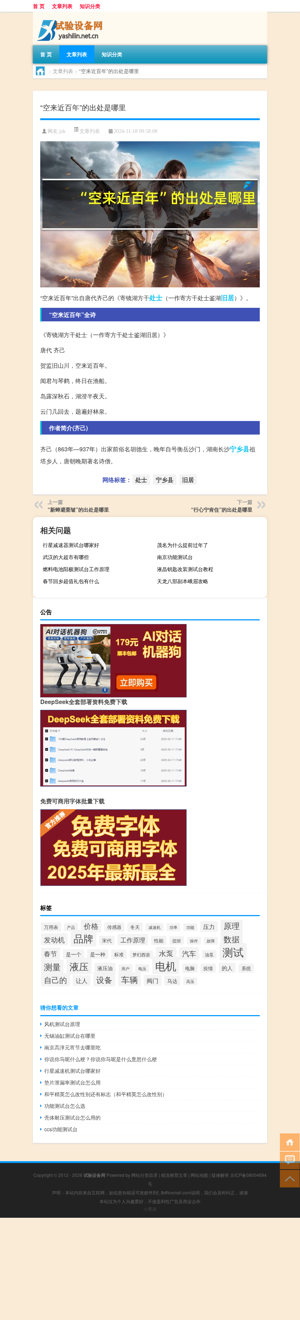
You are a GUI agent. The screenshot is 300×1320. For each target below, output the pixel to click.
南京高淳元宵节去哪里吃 (72, 1047)
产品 (71, 927)
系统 (246, 968)
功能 (190, 927)
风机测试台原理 (62, 1024)
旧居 (227, 297)
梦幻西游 (141, 954)
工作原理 (132, 939)
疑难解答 (220, 1175)
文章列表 (62, 5)
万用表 (51, 926)
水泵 (166, 953)
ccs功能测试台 (61, 1129)
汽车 (189, 953)
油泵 (209, 954)
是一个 (73, 954)
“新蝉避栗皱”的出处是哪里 (78, 509)
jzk (62, 131)
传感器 (114, 926)
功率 (173, 927)
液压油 (105, 968)
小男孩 (150, 1209)
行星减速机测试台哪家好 (72, 1070)
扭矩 (176, 940)
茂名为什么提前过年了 (182, 544)
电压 (142, 968)
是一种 (97, 954)
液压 (79, 966)
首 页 (39, 5)
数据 (232, 939)
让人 (81, 980)
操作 (194, 941)
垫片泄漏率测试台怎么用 (72, 1082)
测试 (233, 951)
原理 (232, 925)
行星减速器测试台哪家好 (71, 544)
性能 (159, 940)
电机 (165, 965)
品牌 (83, 938)
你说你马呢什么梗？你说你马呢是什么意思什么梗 (100, 1059)
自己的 (55, 979)
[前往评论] (288, 1160)
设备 (104, 979)
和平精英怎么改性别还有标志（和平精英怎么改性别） (105, 1094)
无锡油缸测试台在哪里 (69, 1035)
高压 (190, 981)
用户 (125, 968)
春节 (50, 953)
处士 (155, 297)
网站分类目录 (144, 1175)
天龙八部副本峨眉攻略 (182, 581)
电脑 (190, 968)
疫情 (208, 968)
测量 (52, 966)
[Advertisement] (150, 1269)
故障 (211, 941)
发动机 (54, 939)
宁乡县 (240, 449)
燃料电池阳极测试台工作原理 (76, 569)
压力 (209, 926)
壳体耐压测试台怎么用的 (72, 1117)
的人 (227, 968)
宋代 (107, 940)
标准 (119, 954)
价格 (91, 926)
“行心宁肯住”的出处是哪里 (221, 509)
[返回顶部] (288, 1178)
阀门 (152, 980)
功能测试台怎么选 (64, 1105)
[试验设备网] (71, 14)
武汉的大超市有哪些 (66, 556)
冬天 (135, 926)
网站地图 (199, 1175)
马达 (172, 980)
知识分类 (90, 5)
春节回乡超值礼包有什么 (71, 581)
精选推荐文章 (174, 1175)
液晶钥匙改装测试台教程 (185, 569)
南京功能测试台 (175, 556)
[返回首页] (288, 1141)
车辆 (129, 979)
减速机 (155, 927)
